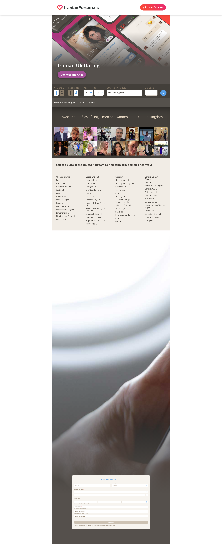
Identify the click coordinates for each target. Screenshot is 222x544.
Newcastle (149, 199)
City (117, 218)
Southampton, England (125, 215)
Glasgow (119, 177)
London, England (63, 200)
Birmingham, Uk (63, 213)
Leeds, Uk (90, 196)
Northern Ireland (63, 187)
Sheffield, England (93, 190)
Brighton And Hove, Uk (95, 220)
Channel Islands (63, 177)
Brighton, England (123, 205)
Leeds (88, 193)
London (59, 203)
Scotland (60, 190)
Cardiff (148, 182)
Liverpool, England (94, 214)
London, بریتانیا (151, 189)
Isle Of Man (61, 183)
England (59, 180)
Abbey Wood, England (154, 186)
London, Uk (61, 196)
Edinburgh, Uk (151, 192)
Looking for (74, 87)
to (95, 87)
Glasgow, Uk (91, 187)
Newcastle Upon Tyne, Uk (95, 204)
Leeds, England (92, 177)
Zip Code (149, 87)
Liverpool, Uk (91, 180)
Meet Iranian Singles (64, 102)
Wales (58, 193)
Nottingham (120, 196)
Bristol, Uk (149, 211)
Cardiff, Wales (151, 195)
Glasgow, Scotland (93, 217)
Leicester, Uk (121, 208)
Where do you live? (116, 87)
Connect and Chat (72, 74)
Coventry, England (153, 217)
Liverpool (149, 220)
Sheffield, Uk (120, 187)
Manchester (61, 219)
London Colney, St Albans (152, 178)
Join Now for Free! (153, 7)
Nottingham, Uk (122, 180)
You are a (59, 87)
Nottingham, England (124, 183)
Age (85, 87)
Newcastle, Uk (92, 224)
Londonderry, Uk (93, 200)
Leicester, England (153, 214)
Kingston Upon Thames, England (155, 206)
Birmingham (91, 183)
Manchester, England (65, 210)
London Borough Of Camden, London (123, 201)
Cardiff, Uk (119, 193)
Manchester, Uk (63, 206)
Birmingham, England (65, 216)
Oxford (118, 222)
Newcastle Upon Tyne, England (95, 209)
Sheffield (119, 212)
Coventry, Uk (120, 190)
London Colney (151, 202)
